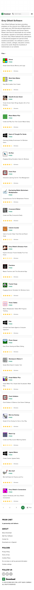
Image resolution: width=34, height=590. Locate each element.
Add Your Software (7, 536)
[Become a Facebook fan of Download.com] (3, 574)
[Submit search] (13, 13)
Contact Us (5, 539)
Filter (3, 53)
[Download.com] (5, 14)
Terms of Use (6, 555)
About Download (7, 533)
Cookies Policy (6, 558)
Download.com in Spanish (9, 542)
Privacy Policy (6, 552)
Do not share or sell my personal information (14, 561)
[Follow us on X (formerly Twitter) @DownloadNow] (7, 574)
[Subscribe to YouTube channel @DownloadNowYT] (10, 574)
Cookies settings (7, 564)
